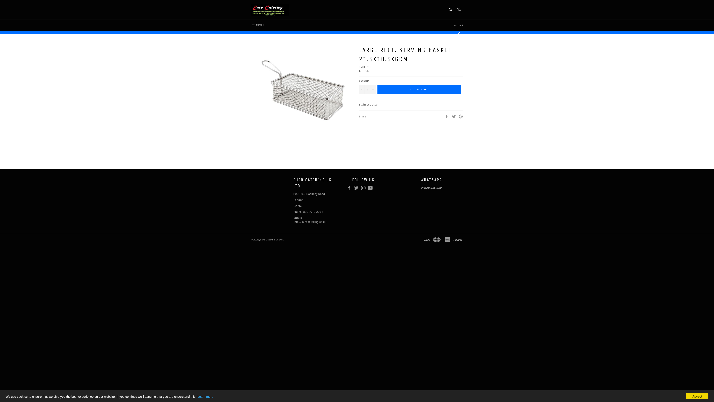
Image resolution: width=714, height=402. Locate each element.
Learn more (205, 396)
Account (458, 25)
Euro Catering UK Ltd (271, 239)
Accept (697, 396)
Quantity (364, 81)
